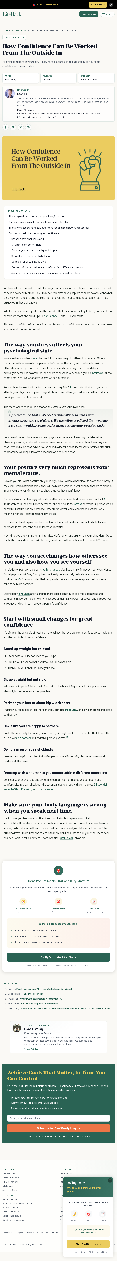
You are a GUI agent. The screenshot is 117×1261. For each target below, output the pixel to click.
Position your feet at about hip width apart (34, 250)
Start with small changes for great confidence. (34, 233)
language (24, 593)
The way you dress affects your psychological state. (37, 216)
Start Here (8, 1170)
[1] (85, 367)
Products (66, 1170)
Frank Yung (10, 79)
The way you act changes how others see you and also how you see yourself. (49, 227)
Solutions (8, 1195)
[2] (71, 387)
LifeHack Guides (9, 1173)
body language (51, 569)
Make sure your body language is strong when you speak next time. (45, 272)
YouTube (44, 1232)
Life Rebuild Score (10, 1177)
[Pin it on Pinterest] (13, 127)
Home (5, 30)
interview (97, 373)
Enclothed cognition (33, 993)
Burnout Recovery (10, 1199)
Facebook (7, 1232)
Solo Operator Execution (13, 1219)
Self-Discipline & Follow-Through (17, 1203)
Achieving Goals (9, 1190)
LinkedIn (54, 1232)
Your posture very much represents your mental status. (39, 221)
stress (78, 504)
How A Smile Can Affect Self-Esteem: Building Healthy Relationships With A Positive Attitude (65, 1008)
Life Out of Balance (11, 1211)
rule (35, 358)
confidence (51, 316)
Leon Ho (47, 79)
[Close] (111, 5)
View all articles (31, 1049)
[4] (19, 578)
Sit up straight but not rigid (26, 244)
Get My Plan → (98, 4)
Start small (66, 837)
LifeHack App (66, 1173)
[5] (67, 737)
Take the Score (88, 14)
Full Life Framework (11, 1181)
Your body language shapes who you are (39, 1003)
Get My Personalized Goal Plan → (58, 957)
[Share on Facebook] (5, 127)
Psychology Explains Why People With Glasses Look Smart (44, 988)
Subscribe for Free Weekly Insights (58, 1128)
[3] (105, 498)
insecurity (71, 709)
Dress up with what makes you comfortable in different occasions (47, 267)
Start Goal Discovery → (88, 1244)
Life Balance (7, 1186)
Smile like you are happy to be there (31, 255)
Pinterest (30, 1232)
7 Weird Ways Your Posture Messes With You (41, 998)
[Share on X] (21, 127)
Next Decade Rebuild (11, 1215)
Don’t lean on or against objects (28, 261)
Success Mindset (19, 30)
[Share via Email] (28, 127)
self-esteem (23, 738)
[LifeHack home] (12, 14)
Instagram (18, 1232)
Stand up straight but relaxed (27, 238)
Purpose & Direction (11, 1207)
